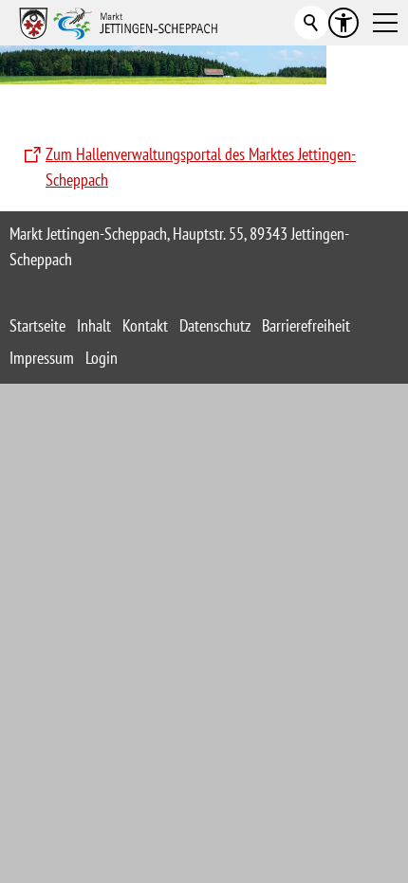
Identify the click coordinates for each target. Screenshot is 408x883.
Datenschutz (214, 325)
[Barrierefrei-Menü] (343, 23)
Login (101, 358)
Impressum (41, 358)
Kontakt (145, 325)
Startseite (37, 325)
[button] (385, 23)
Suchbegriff (311, 23)
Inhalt (94, 325)
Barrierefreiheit (306, 325)
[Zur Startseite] (118, 22)
